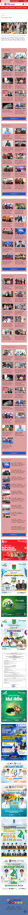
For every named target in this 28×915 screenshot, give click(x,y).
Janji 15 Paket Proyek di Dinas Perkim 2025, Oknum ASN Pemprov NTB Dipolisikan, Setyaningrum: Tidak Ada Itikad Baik (20, 300)
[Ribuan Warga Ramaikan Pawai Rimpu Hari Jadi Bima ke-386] (6, 529)
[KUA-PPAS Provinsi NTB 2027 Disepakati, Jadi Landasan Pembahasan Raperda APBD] (20, 144)
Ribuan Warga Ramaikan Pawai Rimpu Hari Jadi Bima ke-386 (18, 528)
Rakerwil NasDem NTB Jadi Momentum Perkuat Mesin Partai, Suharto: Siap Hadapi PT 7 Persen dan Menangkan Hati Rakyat (20, 250)
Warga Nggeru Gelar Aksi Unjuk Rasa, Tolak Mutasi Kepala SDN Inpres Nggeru (7, 74)
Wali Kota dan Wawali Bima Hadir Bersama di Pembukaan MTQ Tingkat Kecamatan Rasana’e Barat (20, 74)
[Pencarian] (26, 4)
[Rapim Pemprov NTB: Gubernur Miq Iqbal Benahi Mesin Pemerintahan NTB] (7, 428)
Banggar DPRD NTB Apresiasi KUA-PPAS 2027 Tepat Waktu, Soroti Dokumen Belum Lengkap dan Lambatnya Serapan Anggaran (20, 187)
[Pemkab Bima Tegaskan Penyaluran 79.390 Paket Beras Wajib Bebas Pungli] (7, 56)
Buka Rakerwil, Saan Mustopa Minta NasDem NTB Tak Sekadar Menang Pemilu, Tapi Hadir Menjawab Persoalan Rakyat (20, 237)
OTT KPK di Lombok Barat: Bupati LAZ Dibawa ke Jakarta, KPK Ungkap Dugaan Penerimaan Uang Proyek (20, 325)
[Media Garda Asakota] (9, 4)
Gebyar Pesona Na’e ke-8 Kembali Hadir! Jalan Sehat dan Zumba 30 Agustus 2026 (7, 99)
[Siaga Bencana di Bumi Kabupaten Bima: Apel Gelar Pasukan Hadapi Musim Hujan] (14, 28)
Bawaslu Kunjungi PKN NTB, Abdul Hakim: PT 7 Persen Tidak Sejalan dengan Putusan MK (7, 237)
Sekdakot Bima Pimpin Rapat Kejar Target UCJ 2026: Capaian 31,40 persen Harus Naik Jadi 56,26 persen (20, 421)
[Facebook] (7, 902)
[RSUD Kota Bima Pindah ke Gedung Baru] (7, 106)
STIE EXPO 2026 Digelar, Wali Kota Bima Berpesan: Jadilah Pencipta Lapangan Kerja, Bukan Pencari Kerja (18, 486)
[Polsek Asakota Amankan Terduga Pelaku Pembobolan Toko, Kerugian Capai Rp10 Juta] (7, 332)
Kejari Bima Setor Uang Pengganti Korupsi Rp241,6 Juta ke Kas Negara (20, 287)
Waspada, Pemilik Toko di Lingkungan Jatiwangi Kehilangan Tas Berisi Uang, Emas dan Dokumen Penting (20, 87)
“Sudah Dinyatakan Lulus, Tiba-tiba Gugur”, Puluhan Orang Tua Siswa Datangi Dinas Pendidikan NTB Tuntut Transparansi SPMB (18, 521)
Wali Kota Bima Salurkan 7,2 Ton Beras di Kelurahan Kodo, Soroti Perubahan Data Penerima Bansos (20, 61)
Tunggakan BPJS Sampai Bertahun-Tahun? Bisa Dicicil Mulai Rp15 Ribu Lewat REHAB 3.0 (17, 493)
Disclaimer (19, 908)
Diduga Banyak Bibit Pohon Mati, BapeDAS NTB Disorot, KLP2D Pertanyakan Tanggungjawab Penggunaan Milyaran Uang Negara (7, 87)
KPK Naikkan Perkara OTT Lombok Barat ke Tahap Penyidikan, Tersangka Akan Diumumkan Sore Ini (7, 313)
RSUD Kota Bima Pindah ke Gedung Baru (7, 111)
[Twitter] (10, 902)
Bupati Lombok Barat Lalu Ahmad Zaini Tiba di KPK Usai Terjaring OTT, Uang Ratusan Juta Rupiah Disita (7, 325)
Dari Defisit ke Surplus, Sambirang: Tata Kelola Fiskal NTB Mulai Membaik (7, 149)
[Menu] (2, 4)
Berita (6, 35)
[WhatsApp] (18, 902)
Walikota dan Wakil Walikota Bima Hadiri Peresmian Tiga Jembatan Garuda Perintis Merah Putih (7, 446)
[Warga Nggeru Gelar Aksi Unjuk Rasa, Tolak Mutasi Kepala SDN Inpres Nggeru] (7, 68)
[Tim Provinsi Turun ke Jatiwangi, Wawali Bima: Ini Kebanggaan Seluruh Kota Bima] (6, 508)
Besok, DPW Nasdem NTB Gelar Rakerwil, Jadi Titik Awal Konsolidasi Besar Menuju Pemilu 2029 (7, 262)
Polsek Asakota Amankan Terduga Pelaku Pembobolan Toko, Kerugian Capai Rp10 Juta (7, 338)
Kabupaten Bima (11, 35)
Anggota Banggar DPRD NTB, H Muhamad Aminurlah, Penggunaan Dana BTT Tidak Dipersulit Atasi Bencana (7, 137)
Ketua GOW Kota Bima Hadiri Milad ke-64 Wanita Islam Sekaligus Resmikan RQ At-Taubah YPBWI (20, 112)
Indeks (8, 907)
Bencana (3, 35)
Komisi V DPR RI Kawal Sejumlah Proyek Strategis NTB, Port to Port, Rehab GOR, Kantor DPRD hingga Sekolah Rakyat (20, 162)
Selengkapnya (13, 118)
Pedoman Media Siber (11, 908)
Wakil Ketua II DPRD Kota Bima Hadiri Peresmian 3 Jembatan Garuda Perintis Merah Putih (7, 212)
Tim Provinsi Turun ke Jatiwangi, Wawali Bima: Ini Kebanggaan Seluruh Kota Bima (18, 507)
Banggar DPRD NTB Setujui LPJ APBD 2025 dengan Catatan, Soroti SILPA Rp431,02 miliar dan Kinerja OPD (20, 175)
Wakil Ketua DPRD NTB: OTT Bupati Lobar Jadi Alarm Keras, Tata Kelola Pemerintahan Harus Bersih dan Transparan (7, 175)
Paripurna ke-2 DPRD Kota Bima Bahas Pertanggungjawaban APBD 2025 (17, 514)
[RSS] (21, 902)
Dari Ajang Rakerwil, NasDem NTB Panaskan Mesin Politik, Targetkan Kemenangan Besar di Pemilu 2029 (7, 250)
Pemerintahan (19, 35)
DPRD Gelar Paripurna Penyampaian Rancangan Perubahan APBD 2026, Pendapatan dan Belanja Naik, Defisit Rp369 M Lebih (20, 137)
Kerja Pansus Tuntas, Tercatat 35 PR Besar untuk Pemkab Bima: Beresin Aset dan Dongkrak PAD (19, 225)
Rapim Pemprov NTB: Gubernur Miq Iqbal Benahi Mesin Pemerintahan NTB (7, 434)
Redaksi (13, 907)
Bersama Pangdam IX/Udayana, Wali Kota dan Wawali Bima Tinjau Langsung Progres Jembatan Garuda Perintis (18, 472)
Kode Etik (18, 907)
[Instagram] (15, 902)
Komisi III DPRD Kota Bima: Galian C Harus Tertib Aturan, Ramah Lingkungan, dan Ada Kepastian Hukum (20, 338)
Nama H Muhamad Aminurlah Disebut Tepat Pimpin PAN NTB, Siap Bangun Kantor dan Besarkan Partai (19, 212)
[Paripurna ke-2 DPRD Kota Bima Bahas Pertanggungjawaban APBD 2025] (6, 515)
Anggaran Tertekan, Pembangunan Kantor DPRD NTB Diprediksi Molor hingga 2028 (7, 162)
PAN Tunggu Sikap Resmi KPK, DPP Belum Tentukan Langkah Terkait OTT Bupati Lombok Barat (20, 313)
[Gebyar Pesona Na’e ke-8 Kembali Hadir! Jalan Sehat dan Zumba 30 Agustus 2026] (7, 93)
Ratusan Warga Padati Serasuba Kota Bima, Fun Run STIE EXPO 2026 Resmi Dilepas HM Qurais (18, 479)
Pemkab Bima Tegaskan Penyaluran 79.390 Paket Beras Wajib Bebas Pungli (7, 61)
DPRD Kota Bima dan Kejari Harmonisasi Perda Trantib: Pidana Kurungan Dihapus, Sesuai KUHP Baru (20, 262)
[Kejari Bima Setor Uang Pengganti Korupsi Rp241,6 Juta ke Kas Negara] (20, 281)
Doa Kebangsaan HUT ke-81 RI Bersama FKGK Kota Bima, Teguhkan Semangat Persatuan (20, 99)
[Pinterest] (13, 902)
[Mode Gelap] (23, 4)
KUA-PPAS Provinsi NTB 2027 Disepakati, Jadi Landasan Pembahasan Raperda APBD (20, 149)
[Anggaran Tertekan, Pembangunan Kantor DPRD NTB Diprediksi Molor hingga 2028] (7, 156)
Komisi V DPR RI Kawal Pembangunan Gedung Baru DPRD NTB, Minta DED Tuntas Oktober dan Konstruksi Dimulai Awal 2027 (7, 187)
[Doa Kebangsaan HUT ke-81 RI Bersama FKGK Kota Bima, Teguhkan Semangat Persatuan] (20, 93)
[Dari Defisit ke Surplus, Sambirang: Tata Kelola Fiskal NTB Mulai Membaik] (7, 144)
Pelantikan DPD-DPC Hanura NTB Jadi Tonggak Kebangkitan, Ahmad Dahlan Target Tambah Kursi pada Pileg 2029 (7, 225)
